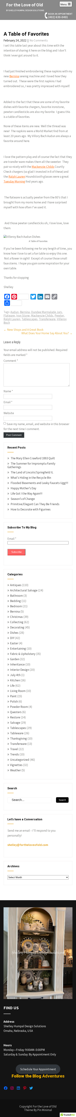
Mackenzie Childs (42, 315)
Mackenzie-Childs (43, 167)
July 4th (15, 675)
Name (8, 391)
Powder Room (19, 707)
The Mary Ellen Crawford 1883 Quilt (33, 458)
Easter (14, 643)
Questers (16, 712)
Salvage (15, 723)
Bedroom (16, 606)
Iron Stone (23, 315)
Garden (14, 659)
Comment (11, 361)
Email (8, 402)
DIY (12, 638)
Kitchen (15, 680)
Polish (14, 701)
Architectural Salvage (23, 590)
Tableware (17, 733)
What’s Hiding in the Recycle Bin (31, 478)
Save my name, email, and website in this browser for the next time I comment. (36, 426)
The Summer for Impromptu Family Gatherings (31, 465)
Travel (14, 749)
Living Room (17, 691)
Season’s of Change (23, 499)
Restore (15, 717)
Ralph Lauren (16, 176)
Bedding (15, 601)
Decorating (17, 627)
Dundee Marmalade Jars (46, 312)
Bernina (14, 76)
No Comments (39, 40)
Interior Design (19, 670)
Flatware (9, 315)
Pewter (59, 315)
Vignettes (16, 765)
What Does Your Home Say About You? (46, 333)
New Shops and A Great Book (23, 330)
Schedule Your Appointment (38, 1069)
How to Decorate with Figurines (31, 509)
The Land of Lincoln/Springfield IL (32, 472)
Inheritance (17, 664)
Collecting (16, 622)
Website (9, 413)
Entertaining (18, 648)
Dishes (14, 633)
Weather (15, 770)
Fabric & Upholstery (22, 654)
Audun (14, 312)
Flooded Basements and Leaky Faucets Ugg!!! (39, 483)
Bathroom (16, 596)
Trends (14, 754)
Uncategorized (19, 760)
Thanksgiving (18, 738)
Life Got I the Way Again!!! (26, 493)
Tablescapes (29, 319)
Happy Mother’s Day (23, 488)
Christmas (16, 617)
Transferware (47, 319)
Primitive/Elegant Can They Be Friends (35, 504)
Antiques (15, 585)
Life (12, 686)
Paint (13, 696)
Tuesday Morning (14, 181)
